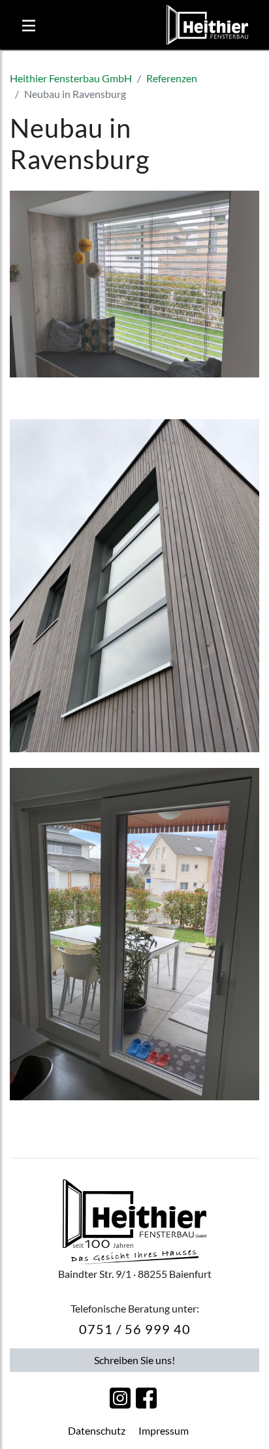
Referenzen (171, 78)
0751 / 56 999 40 (135, 1329)
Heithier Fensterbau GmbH (71, 78)
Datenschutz (96, 1430)
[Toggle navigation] (28, 25)
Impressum (163, 1430)
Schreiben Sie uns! (134, 1360)
